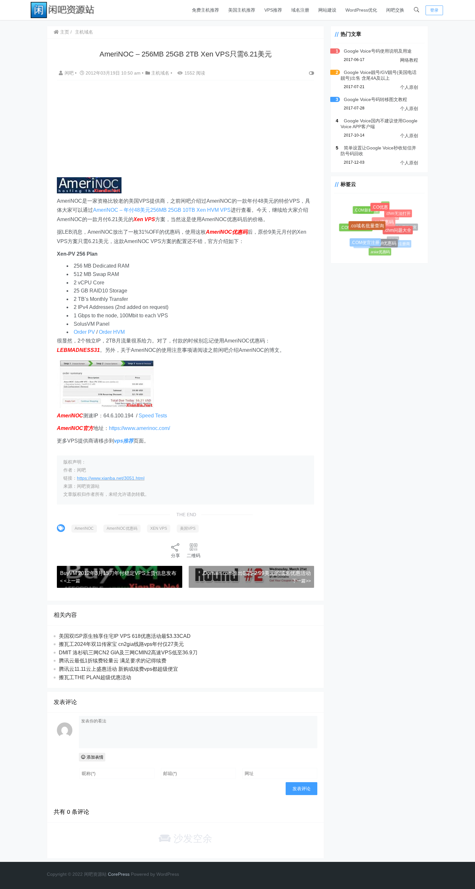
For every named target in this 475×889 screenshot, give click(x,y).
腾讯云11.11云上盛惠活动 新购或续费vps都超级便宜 (118, 669)
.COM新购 (364, 211)
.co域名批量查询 (370, 229)
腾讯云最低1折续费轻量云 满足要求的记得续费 (112, 660)
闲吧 (70, 73)
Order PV (84, 332)
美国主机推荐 (241, 10)
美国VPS (187, 528)
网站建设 (327, 10)
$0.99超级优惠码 (372, 221)
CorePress (119, 874)
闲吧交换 (395, 10)
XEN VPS (158, 528)
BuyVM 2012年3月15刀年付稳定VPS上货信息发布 (118, 573)
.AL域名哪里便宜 (401, 226)
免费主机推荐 (205, 10)
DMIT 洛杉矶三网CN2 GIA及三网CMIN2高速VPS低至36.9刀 (128, 652)
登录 (434, 10)
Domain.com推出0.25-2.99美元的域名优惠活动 (257, 573)
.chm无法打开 (398, 214)
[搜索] (416, 10)
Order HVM (112, 332)
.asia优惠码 (379, 252)
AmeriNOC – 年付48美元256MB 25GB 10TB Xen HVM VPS (162, 210)
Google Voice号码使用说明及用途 (378, 51)
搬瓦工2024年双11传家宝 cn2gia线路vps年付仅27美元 (121, 644)
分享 (175, 555)
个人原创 (409, 87)
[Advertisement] (185, 132)
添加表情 (94, 757)
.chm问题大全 (400, 232)
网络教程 (409, 60)
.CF (385, 204)
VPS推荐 (273, 10)
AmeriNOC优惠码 (122, 528)
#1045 (390, 237)
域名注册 (300, 10)
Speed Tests (153, 415)
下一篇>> (301, 580)
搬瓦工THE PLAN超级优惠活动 (95, 677)
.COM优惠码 (386, 246)
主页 (64, 32)
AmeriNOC (84, 528)
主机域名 (84, 32)
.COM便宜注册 (367, 244)
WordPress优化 (361, 10)
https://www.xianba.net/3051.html (110, 478)
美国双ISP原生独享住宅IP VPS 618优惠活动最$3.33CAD (125, 636)
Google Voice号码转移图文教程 (375, 99)
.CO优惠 (382, 209)
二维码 (193, 555)
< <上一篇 (70, 580)
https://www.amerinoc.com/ (139, 428)
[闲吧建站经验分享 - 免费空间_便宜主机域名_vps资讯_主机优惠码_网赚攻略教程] (63, 9)
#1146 (373, 239)
